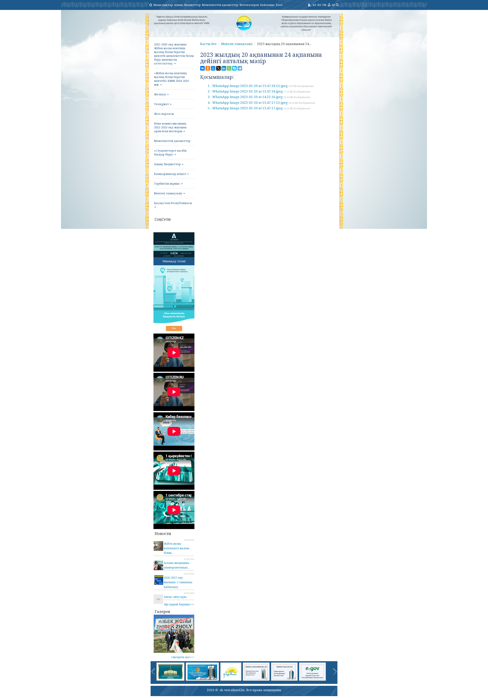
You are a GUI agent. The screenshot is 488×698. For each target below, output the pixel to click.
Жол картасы (164, 114)
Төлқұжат (162, 104)
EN (324, 5)
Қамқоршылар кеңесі (170, 174)
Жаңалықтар (163, 5)
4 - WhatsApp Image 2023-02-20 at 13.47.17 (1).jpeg (261, 102)
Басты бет (208, 44)
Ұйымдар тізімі (173, 261)
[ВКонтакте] (202, 68)
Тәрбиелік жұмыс (167, 183)
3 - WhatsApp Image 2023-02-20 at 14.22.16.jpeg (259, 97)
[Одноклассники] (207, 68)
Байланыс (267, 5)
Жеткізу (160, 94)
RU (319, 5)
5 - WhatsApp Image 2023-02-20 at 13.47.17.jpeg (259, 108)
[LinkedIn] (224, 68)
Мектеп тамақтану (168, 193)
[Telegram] (240, 68)
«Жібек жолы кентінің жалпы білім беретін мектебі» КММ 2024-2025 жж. (171, 78)
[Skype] (234, 68)
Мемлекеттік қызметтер (220, 5)
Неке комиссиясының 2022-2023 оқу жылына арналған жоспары (170, 127)
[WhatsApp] (229, 68)
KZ (314, 5)
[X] (218, 68)
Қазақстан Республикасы (173, 203)
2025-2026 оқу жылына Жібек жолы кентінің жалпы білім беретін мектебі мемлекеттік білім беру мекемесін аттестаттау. (174, 53)
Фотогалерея (249, 5)
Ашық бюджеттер (187, 5)
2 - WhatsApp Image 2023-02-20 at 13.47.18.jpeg (259, 91)
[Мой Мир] (213, 68)
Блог (279, 5)
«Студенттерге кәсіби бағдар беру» (170, 152)
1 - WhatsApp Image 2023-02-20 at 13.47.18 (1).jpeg (261, 86)
